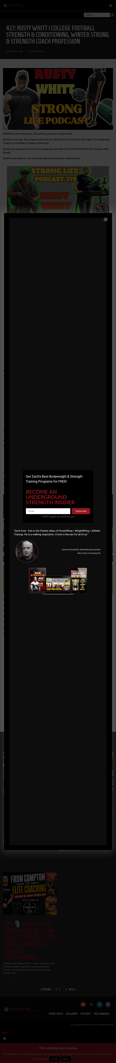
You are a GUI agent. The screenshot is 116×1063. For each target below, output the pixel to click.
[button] (106, 219)
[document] (58, 531)
